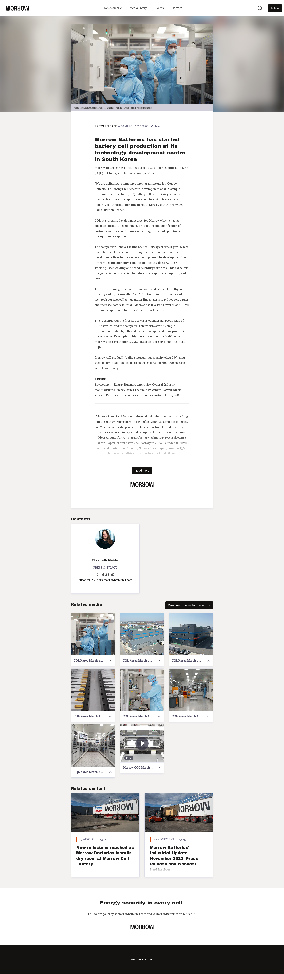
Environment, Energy (109, 385)
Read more (142, 470)
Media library (138, 8)
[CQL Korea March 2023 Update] (93, 634)
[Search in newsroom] (260, 8)
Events (159, 8)
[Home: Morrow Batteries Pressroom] (17, 8)
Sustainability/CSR (166, 395)
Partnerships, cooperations (124, 395)
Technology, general (148, 390)
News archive (113, 8)
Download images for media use (189, 605)
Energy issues (125, 390)
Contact (177, 8)
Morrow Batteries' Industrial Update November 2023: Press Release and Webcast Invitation (174, 858)
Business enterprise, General (143, 385)
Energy (148, 395)
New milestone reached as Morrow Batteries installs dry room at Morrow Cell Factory (105, 855)
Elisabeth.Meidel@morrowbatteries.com (105, 580)
